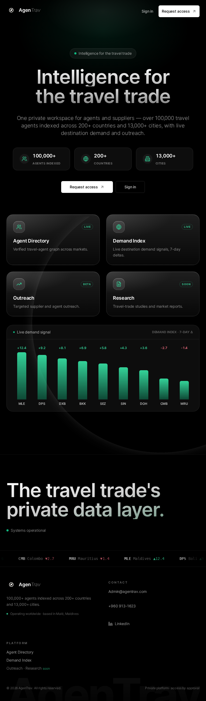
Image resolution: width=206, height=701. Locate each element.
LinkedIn (122, 623)
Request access (176, 11)
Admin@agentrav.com (127, 591)
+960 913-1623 (122, 606)
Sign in (147, 11)
